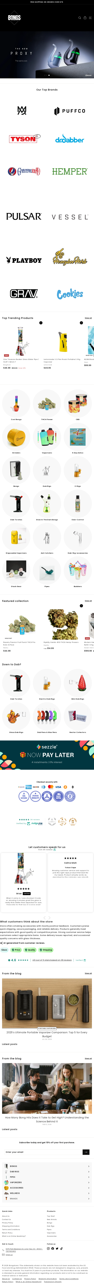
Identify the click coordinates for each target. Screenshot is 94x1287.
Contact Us (6, 1219)
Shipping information (11, 1226)
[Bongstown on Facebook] (52, 1248)
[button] (45, 917)
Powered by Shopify (53, 1281)
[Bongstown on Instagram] (48, 1248)
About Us (5, 1216)
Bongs (49, 1223)
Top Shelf (51, 1216)
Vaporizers (51, 1233)
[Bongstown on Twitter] (57, 1248)
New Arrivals (52, 1219)
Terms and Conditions (11, 1229)
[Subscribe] (86, 1152)
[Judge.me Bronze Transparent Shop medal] (62, 822)
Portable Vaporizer (47, 1028)
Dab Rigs (50, 1226)
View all (88, 318)
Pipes (49, 1229)
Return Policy (7, 1233)
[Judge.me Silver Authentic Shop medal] (52, 822)
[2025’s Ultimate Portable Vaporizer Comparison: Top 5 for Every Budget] (47, 1003)
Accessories (52, 1236)
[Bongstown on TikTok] (61, 1248)
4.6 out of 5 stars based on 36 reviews (52, 960)
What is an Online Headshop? (14, 1236)
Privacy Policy (7, 1223)
